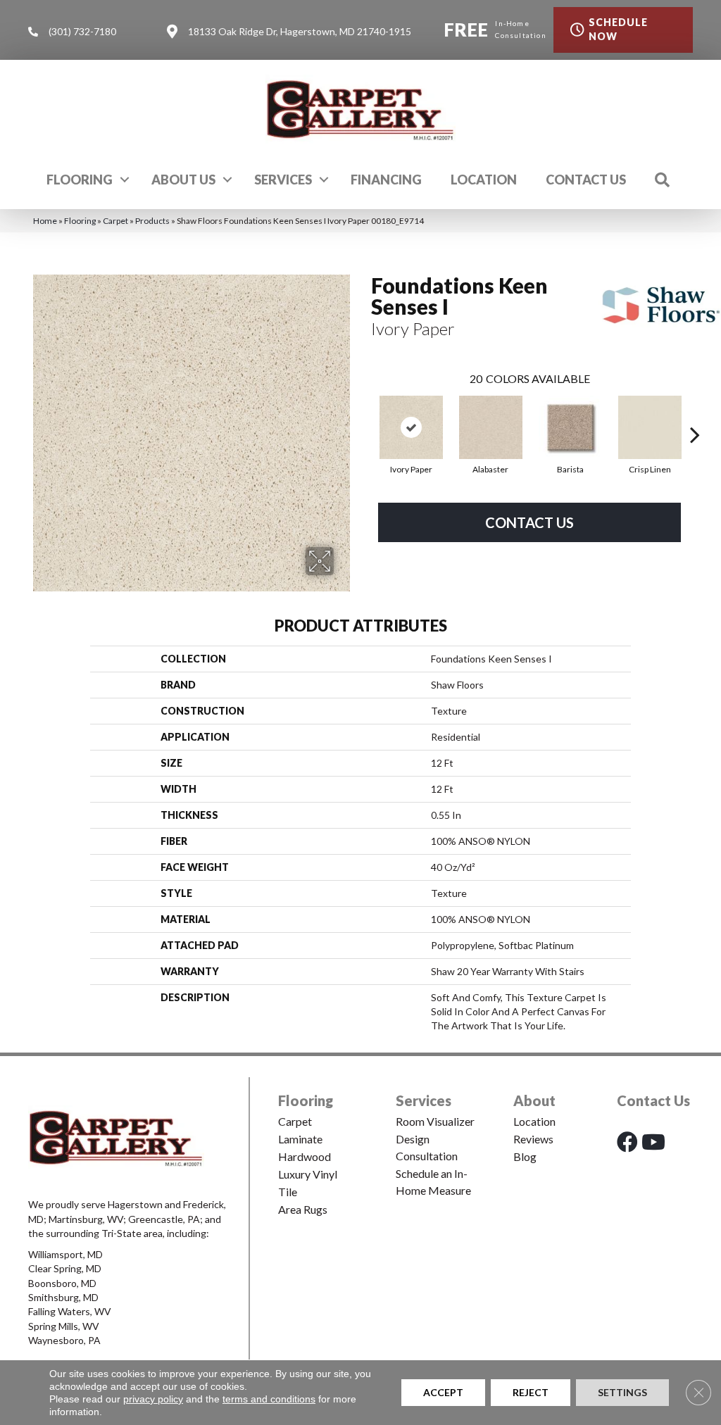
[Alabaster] (491, 427)
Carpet (115, 220)
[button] (125, 179)
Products (152, 220)
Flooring (79, 179)
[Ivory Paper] (411, 427)
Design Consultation (427, 1147)
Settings (622, 1392)
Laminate (300, 1138)
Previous (364, 413)
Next (695, 413)
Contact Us (586, 179)
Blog (525, 1156)
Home (45, 220)
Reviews (533, 1138)
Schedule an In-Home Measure (433, 1182)
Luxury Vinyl (307, 1174)
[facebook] (627, 1142)
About (534, 1100)
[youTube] (653, 1142)
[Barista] (570, 427)
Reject (530, 1392)
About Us (183, 179)
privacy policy (153, 1399)
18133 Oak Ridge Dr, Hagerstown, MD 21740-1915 (299, 31)
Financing (386, 179)
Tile (287, 1191)
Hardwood (304, 1156)
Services (283, 179)
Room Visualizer (435, 1121)
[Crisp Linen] (650, 427)
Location (484, 179)
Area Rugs (302, 1209)
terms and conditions (268, 1399)
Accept (443, 1392)
